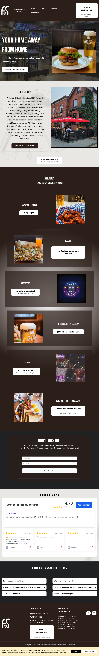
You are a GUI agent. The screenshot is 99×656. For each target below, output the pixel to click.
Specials (54, 9)
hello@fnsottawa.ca (40, 613)
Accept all (75, 652)
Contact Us (35, 12)
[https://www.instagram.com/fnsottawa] (94, 613)
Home (33, 9)
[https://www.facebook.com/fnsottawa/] (88, 613)
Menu (43, 9)
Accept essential (89, 652)
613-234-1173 (37, 617)
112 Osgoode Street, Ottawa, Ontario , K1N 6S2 (41, 621)
